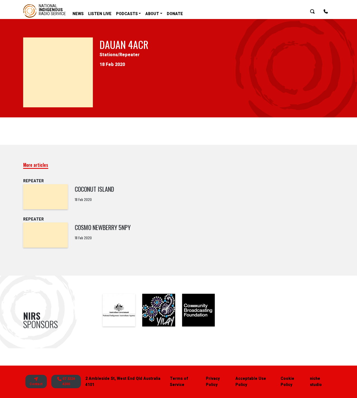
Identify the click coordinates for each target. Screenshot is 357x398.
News (78, 14)
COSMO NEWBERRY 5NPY (103, 227)
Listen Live (100, 14)
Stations (109, 54)
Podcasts (127, 14)
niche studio (316, 382)
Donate (175, 14)
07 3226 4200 (68, 381)
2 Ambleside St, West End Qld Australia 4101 (122, 382)
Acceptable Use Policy (250, 382)
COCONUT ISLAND (94, 188)
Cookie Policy (287, 382)
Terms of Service (179, 382)
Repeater (129, 54)
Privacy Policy (213, 382)
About (152, 14)
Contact (36, 384)
